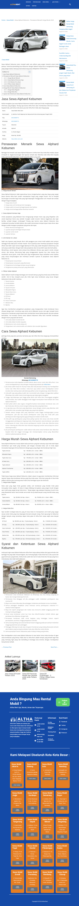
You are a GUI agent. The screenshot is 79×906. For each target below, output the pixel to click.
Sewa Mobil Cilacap (62, 873)
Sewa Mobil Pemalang (32, 873)
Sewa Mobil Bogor (62, 794)
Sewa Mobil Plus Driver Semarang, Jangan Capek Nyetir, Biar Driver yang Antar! (67, 70)
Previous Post (6, 647)
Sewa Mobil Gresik (17, 873)
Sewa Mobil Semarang (47, 794)
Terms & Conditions (51, 739)
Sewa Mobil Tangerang (17, 820)
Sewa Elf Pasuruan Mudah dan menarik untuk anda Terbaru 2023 (29, 676)
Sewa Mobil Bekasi (47, 820)
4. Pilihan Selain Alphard (13, 84)
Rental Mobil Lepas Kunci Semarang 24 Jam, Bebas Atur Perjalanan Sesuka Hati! (67, 87)
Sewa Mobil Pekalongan (47, 847)
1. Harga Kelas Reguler (13, 90)
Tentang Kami (37, 2)
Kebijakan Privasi (50, 727)
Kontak (34, 5)
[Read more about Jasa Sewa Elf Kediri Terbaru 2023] (12, 666)
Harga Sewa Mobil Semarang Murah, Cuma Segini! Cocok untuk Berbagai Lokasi (67, 41)
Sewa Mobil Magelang (62, 820)
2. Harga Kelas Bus (11, 92)
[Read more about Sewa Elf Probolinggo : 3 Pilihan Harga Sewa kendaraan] (47, 666)
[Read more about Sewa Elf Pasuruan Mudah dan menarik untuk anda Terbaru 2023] (30, 666)
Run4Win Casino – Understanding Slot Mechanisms (65, 55)
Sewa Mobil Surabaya (32, 794)
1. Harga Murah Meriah (13, 78)
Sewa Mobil (5, 60)
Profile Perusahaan (51, 723)
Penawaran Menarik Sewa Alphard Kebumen (16, 76)
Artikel (28, 5)
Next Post (54, 647)
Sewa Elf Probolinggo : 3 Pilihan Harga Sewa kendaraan (47, 676)
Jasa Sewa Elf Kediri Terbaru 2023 (12, 674)
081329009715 (15, 117)
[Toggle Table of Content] (28, 72)
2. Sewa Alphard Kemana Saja (15, 80)
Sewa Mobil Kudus (62, 847)
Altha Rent (47, 384)
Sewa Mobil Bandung (63, 765)
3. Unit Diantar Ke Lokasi (13, 82)
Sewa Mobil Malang (32, 765)
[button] (70, 4)
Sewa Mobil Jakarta (16, 765)
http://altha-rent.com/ (17, 139)
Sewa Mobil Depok (32, 820)
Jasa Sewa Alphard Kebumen (12, 74)
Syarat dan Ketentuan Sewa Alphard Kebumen (17, 94)
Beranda (28, 2)
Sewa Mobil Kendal (32, 847)
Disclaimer (51, 735)
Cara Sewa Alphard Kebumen (12, 86)
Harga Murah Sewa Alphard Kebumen (15, 88)
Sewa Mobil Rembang (47, 873)
